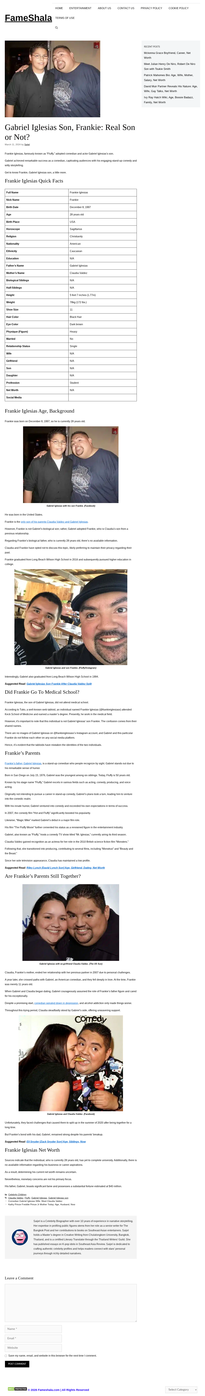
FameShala (28, 18)
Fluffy (27, 1198)
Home (59, 8)
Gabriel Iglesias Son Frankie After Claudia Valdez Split (59, 683)
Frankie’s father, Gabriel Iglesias (23, 763)
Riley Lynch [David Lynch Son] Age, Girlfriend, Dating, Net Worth (66, 867)
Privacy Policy (151, 8)
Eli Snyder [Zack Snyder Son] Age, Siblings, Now (56, 1141)
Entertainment (80, 8)
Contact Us (126, 8)
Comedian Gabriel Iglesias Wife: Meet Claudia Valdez (35, 1201)
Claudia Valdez (15, 1198)
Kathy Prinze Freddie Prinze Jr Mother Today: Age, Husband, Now (41, 1204)
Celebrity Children (17, 1194)
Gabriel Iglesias (39, 1198)
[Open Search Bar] (56, 28)
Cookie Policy (179, 8)
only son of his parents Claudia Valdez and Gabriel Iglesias (54, 521)
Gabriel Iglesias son (58, 1198)
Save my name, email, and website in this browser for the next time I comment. (52, 1355)
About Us (104, 8)
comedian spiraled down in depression (56, 1003)
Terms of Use (65, 18)
